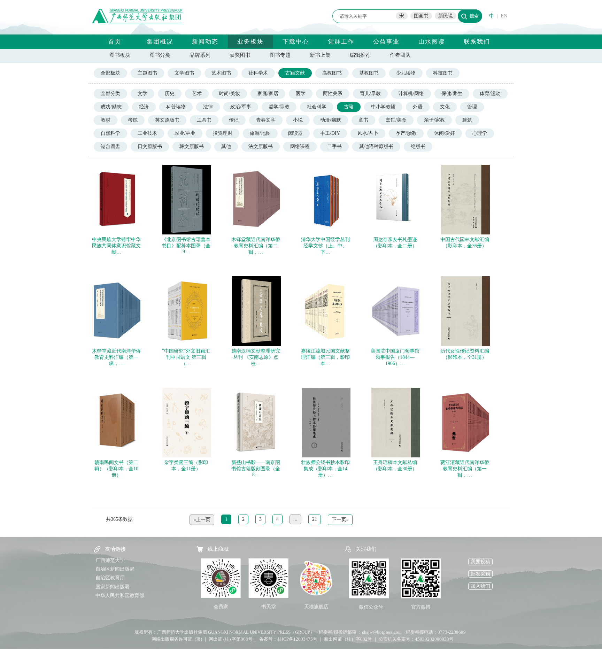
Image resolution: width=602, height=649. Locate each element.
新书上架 (320, 55)
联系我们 (477, 41)
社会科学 (316, 106)
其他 (226, 146)
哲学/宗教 (279, 106)
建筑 (467, 120)
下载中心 (296, 41)
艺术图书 (221, 73)
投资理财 (222, 133)
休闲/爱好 (444, 133)
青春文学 (266, 120)
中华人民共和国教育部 (119, 595)
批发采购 (480, 574)
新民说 (445, 15)
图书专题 (280, 55)
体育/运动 (490, 93)
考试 (133, 120)
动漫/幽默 (330, 120)
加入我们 (480, 586)
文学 (142, 93)
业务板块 (250, 41)
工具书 (204, 120)
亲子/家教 (434, 120)
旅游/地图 (260, 133)
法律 (208, 106)
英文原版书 (167, 120)
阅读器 (295, 133)
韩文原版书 (191, 146)
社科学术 (258, 73)
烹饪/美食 (396, 120)
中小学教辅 (383, 106)
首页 (114, 41)
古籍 (349, 106)
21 (314, 519)
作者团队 (400, 55)
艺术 (197, 93)
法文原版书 (260, 146)
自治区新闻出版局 (114, 569)
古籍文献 (295, 73)
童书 (363, 120)
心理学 (479, 133)
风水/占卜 (367, 133)
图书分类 (159, 55)
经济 (144, 106)
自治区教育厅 (110, 577)
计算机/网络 (411, 93)
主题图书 (147, 73)
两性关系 (332, 93)
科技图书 (443, 73)
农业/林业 (185, 133)
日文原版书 (150, 146)
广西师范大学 (110, 560)
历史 (170, 93)
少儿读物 (406, 73)
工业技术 (147, 133)
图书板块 (119, 55)
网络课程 (300, 146)
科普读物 (176, 106)
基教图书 (369, 73)
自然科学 (110, 133)
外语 (418, 106)
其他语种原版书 (376, 146)
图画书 (421, 15)
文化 (445, 106)
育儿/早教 (370, 93)
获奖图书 (240, 55)
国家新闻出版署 (112, 586)
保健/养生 (451, 93)
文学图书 (184, 73)
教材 (105, 120)
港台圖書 (110, 146)
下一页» (340, 519)
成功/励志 (111, 106)
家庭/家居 (267, 93)
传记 (234, 120)
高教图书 (332, 73)
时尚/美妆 (229, 93)
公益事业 (386, 41)
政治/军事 (240, 106)
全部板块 (110, 73)
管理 (472, 106)
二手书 (334, 146)
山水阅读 (431, 41)
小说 (298, 120)
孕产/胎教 (406, 133)
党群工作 (341, 41)
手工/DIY (330, 133)
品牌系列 (200, 55)
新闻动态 (205, 41)
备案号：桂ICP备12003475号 (288, 639)
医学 (301, 93)
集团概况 (160, 41)
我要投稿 (480, 561)
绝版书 (418, 146)
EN (504, 15)
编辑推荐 (360, 55)
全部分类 (110, 93)
